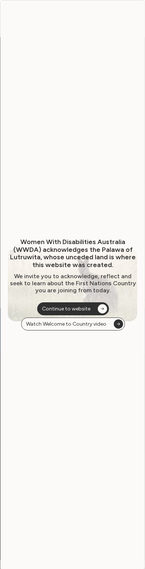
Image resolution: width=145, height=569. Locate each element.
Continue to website (66, 309)
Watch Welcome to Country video (66, 324)
